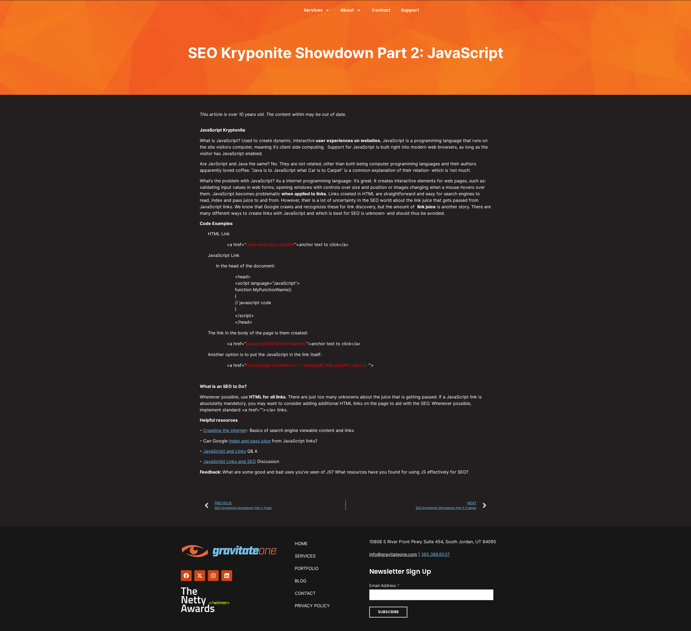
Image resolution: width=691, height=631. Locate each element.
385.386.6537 (435, 554)
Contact (381, 10)
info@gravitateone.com (393, 554)
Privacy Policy (312, 605)
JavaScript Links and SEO (229, 461)
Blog (300, 580)
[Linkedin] (226, 575)
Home (301, 543)
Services (313, 10)
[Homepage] (229, 551)
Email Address (384, 585)
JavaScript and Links (224, 451)
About (347, 10)
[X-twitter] (199, 575)
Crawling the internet (224, 430)
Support (410, 10)
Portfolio (307, 568)
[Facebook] (186, 575)
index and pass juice (249, 441)
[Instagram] (213, 575)
